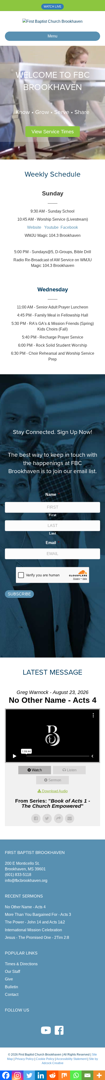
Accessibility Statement (71, 1059)
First (52, 515)
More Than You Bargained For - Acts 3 (38, 914)
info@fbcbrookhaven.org (26, 880)
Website (34, 227)
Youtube (51, 227)
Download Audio (55, 791)
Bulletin (11, 987)
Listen (71, 770)
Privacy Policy (24, 1059)
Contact (11, 994)
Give (9, 979)
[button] (52, 131)
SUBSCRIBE (19, 594)
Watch (37, 770)
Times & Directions (21, 964)
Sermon (54, 780)
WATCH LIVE (52, 6)
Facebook (69, 227)
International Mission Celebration (33, 930)
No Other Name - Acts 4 (25, 907)
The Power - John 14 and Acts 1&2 (35, 922)
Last (52, 533)
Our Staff (12, 971)
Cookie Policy (45, 1059)
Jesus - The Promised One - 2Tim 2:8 (37, 937)
